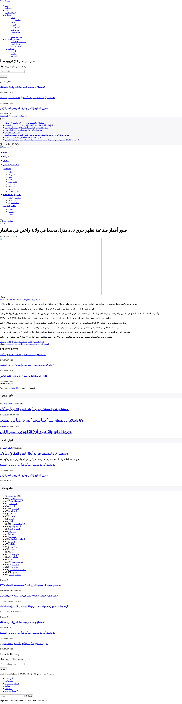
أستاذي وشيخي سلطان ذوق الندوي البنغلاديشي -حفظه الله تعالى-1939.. (31, 585)
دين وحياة (15, 30)
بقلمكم (14, 54)
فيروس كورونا (16, 37)
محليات (8, 8)
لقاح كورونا (13, 567)
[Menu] (1, 219)
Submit (29, 696)
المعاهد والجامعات (18, 42)
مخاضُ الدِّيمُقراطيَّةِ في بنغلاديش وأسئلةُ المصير (23, 130)
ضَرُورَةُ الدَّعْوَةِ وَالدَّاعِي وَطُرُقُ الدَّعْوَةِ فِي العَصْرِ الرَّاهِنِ (24, 108)
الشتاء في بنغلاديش (12, 133)
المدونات (12, 531)
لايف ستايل (15, 32)
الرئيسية (2, 223)
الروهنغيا (16, 341)
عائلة (13, 34)
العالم (10, 521)
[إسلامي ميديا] (6, 147)
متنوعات (9, 15)
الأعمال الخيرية (16, 498)
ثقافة (13, 18)
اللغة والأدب (16, 27)
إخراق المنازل (38, 341)
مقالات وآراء (16, 20)
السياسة (13, 511)
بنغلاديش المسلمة (12, 39)
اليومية (13, 51)
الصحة (13, 22)
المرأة (13, 25)
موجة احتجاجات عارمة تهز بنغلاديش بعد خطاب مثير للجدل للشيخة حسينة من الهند (37, 135)
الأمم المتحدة (26, 341)
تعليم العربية (10, 49)
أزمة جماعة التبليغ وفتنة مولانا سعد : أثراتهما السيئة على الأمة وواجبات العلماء (34, 606)
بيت (7, 6)
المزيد (13, 536)
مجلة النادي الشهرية (17, 569)
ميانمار (3, 341)
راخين (9, 341)
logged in (15, 388)
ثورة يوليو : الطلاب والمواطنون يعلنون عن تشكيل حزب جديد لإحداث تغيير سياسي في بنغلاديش (42, 140)
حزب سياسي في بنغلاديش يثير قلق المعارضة (23, 137)
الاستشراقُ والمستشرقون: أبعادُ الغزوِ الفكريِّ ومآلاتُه (23, 87)
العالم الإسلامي (11, 13)
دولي (7, 10)
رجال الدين (15, 44)
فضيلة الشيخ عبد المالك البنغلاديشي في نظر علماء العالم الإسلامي (29, 596)
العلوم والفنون (14, 526)
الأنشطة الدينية (17, 46)
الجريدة (14, 56)
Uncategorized (11, 496)
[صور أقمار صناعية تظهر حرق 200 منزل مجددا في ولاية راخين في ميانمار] (51, 294)
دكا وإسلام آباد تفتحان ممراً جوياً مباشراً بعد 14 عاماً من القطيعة (27, 97)
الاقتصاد (13, 503)
